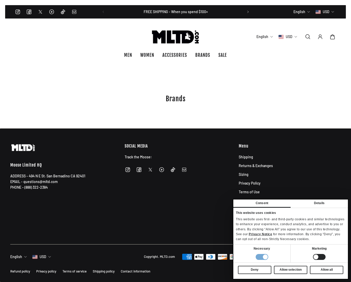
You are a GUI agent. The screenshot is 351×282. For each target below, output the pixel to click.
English (16, 256)
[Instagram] (17, 11)
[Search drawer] (308, 36)
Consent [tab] (262, 203)
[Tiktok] (63, 11)
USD (43, 256)
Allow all (327, 269)
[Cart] (332, 36)
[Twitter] (40, 11)
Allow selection (291, 269)
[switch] (319, 257)
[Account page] (320, 36)
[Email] (74, 11)
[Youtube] (51, 11)
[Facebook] (29, 11)
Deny (254, 269)
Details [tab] (319, 203)
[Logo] (175, 37)
